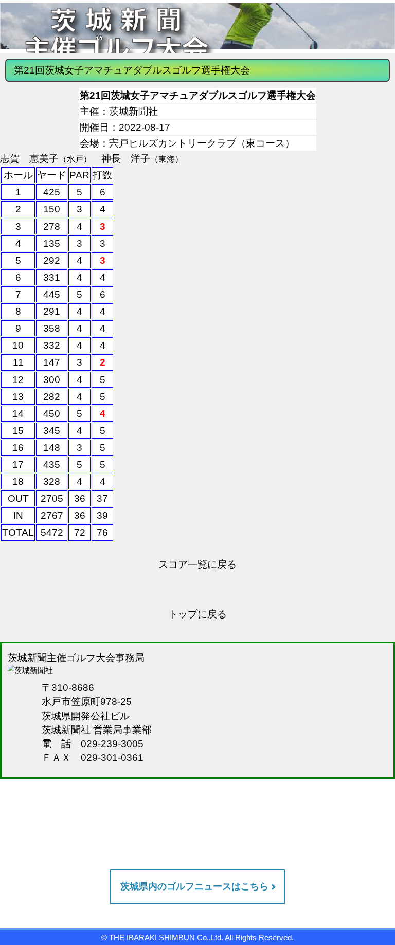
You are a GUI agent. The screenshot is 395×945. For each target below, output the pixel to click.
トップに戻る (197, 614)
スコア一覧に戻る (197, 564)
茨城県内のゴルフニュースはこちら (194, 886)
